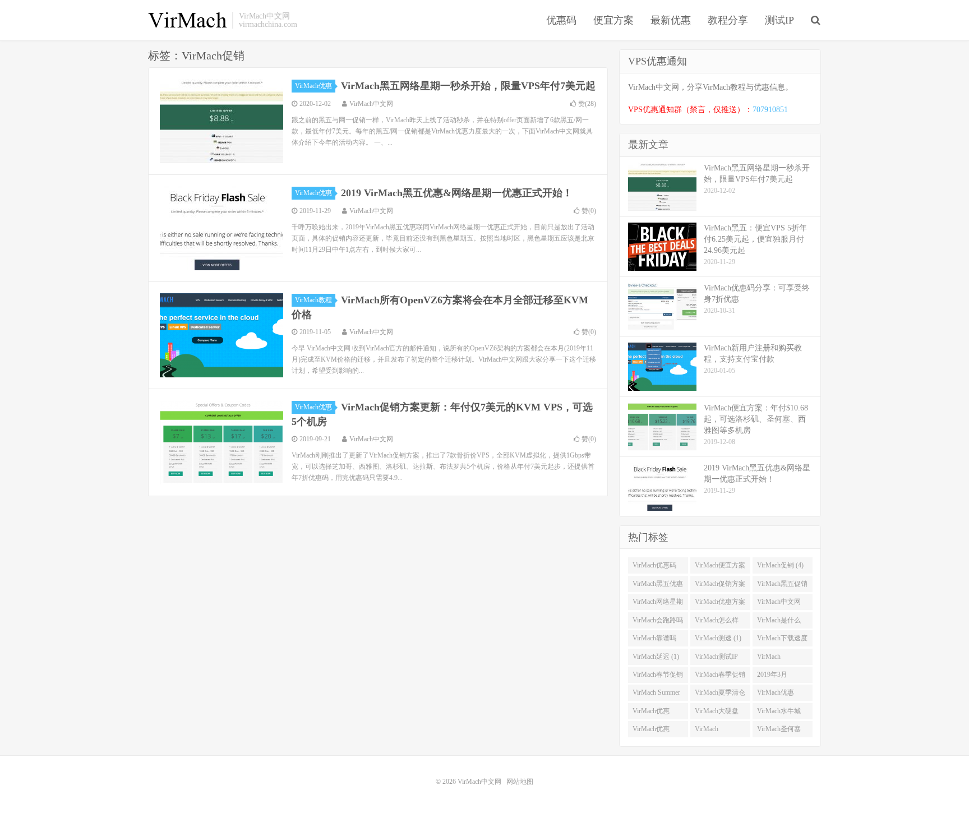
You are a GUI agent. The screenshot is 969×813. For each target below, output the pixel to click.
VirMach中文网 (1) (779, 604)
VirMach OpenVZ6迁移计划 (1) (718, 731)
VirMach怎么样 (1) (717, 622)
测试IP (779, 20)
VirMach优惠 (313, 86)
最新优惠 (670, 20)
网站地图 (519, 782)
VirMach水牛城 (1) (779, 713)
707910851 (770, 109)
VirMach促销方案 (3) (720, 586)
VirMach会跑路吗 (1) (658, 622)
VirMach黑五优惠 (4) (658, 586)
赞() (587, 104)
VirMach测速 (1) (718, 638)
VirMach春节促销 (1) (658, 677)
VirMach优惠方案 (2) (720, 604)
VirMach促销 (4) (780, 565)
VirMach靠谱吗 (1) (654, 640)
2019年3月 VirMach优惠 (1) (780, 677)
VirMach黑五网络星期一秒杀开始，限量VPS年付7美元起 (468, 85)
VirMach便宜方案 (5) (720, 567)
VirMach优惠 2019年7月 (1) (777, 695)
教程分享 (728, 20)
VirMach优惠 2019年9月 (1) (652, 713)
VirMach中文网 (187, 20)
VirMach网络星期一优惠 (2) (658, 604)
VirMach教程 (313, 300)
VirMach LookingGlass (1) (780, 659)
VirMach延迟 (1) (656, 656)
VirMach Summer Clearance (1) (656, 695)
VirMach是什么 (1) (779, 622)
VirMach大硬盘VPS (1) (717, 713)
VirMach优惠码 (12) (654, 567)
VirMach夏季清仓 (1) (720, 695)
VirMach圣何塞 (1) (779, 731)
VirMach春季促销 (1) (720, 677)
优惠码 (561, 20)
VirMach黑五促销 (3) (782, 586)
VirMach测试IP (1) (716, 659)
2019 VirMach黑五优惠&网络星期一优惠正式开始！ (457, 192)
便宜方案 (613, 20)
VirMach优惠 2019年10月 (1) (654, 731)
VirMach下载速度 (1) (782, 640)
